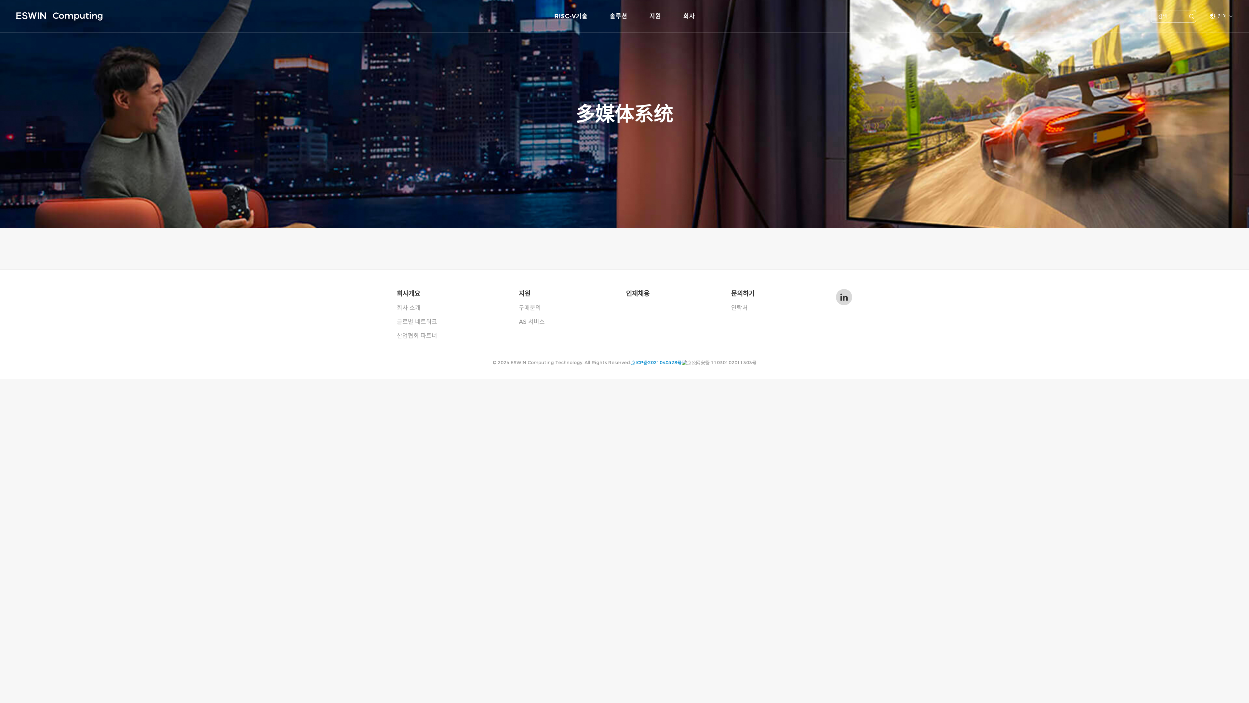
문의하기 (743, 293)
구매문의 (530, 307)
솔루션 (618, 16)
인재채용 (638, 293)
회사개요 (408, 293)
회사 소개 (409, 307)
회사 (689, 16)
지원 (655, 16)
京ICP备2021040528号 (656, 362)
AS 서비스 (532, 321)
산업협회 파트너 (417, 335)
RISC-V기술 (571, 16)
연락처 (739, 307)
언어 (1222, 16)
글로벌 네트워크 (417, 321)
